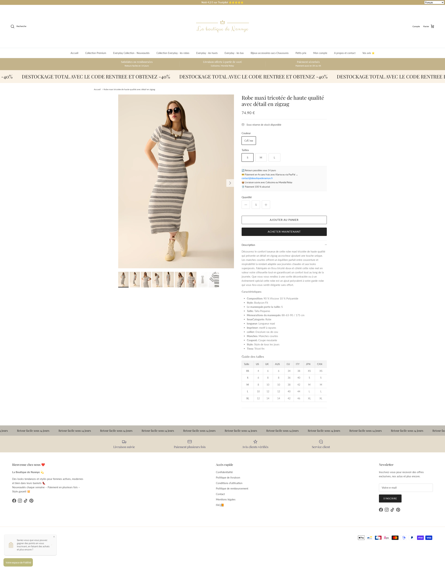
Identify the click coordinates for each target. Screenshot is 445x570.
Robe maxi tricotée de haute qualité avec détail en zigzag (129, 89)
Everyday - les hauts (207, 53)
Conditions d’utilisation (229, 483)
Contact (220, 494)
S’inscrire (390, 498)
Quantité (247, 197)
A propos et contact (344, 53)
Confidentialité (224, 472)
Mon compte (320, 53)
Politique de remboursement (232, 488)
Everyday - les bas (234, 53)
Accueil (74, 53)
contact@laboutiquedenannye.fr (257, 178)
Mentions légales (226, 499)
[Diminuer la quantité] (246, 204)
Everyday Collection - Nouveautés (131, 53)
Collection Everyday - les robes (172, 53)
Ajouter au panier (284, 219)
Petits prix (301, 53)
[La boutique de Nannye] (222, 26)
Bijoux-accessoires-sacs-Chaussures (270, 53)
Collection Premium (95, 53)
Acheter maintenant (284, 231)
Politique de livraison (228, 477)
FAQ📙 (220, 504)
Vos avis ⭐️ (368, 53)
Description (248, 244)
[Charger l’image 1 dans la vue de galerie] (176, 181)
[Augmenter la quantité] (266, 204)
